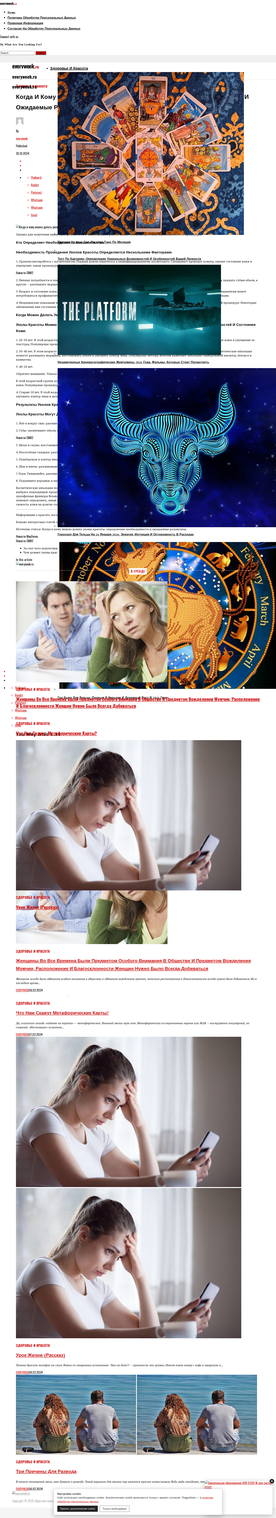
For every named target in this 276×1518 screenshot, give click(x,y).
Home (11, 12)
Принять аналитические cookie (77, 1508)
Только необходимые (115, 1508)
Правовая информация (25, 23)
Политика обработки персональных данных (42, 18)
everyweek (22, 138)
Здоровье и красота (69, 68)
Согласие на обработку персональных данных (44, 29)
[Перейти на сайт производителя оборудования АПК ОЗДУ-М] (238, 1497)
